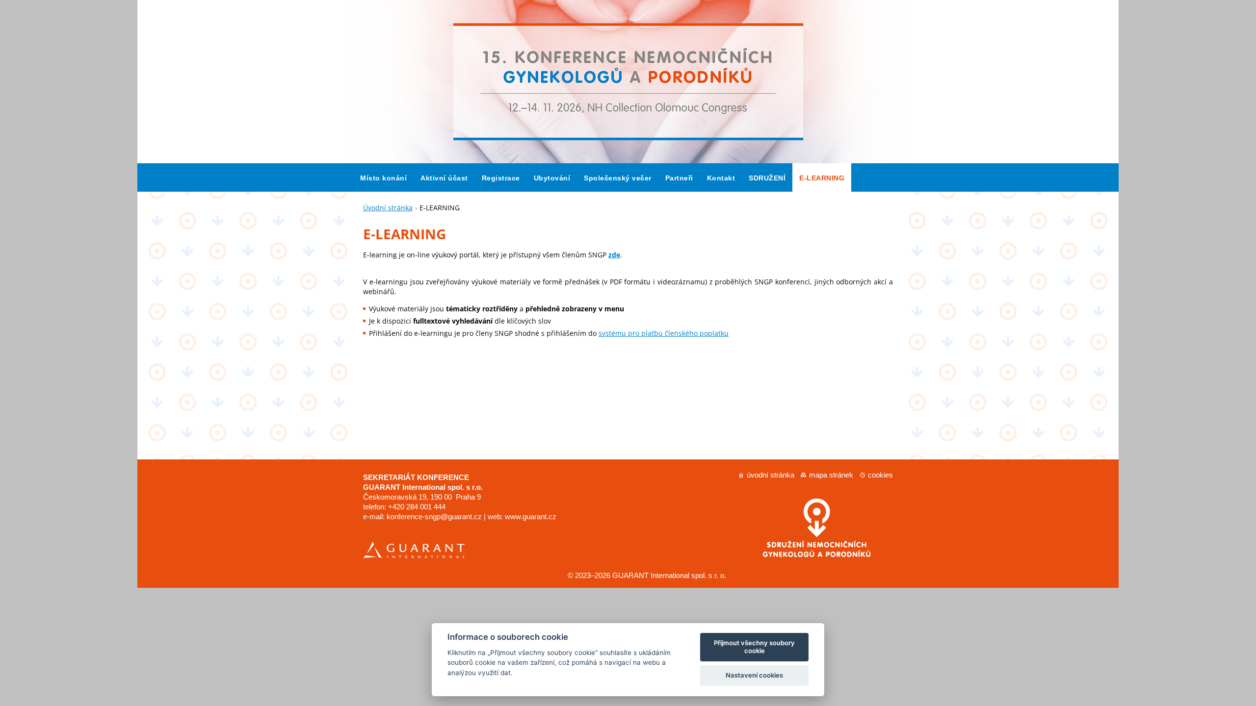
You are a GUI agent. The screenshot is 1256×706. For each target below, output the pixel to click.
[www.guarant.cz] (414, 556)
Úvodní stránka (388, 207)
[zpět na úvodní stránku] (628, 160)
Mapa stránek (831, 475)
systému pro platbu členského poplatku (664, 333)
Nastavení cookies (754, 675)
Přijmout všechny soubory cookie (754, 647)
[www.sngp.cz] (812, 554)
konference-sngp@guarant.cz (434, 517)
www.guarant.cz (530, 517)
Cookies (880, 475)
